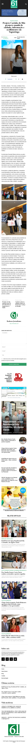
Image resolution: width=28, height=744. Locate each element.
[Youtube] (15, 659)
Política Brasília (6, 600)
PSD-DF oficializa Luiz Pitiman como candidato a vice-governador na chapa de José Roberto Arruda (9, 479)
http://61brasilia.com (14, 323)
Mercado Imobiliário (7, 538)
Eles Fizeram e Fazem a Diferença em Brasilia (13, 570)
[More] (22, 79)
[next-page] (24, 404)
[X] (11, 659)
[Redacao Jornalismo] (14, 315)
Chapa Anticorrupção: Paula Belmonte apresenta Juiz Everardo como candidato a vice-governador (9, 450)
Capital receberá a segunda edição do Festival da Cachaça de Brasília (20, 304)
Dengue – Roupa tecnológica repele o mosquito (13, 718)
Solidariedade (14, 20)
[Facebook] (3, 659)
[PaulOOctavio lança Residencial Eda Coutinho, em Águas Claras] (14, 418)
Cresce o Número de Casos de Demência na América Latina (11, 707)
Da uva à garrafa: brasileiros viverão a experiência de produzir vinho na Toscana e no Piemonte (9, 470)
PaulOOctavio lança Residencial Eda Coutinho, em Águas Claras (13, 425)
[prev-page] (21, 404)
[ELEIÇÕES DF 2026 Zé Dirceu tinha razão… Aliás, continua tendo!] (23, 460)
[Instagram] (7, 659)
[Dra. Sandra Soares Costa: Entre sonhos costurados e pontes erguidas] (23, 440)
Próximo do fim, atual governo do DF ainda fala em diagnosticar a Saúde (6, 304)
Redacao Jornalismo (5, 37)
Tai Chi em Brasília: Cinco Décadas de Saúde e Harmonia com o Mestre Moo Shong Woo (13, 712)
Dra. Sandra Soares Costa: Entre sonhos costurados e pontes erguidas (8, 440)
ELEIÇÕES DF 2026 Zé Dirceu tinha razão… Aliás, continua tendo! (9, 460)
